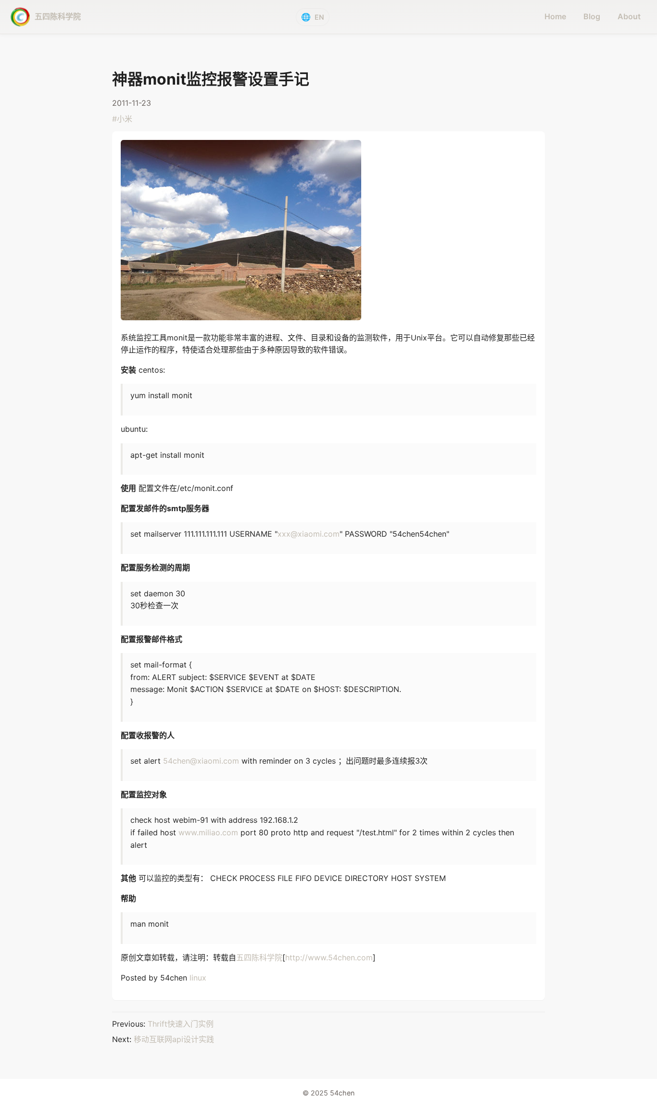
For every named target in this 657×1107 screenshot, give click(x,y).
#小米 (122, 119)
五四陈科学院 (259, 957)
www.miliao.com (208, 832)
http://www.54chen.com (329, 957)
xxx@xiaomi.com (309, 534)
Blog (591, 16)
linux (198, 977)
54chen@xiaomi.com (201, 761)
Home (555, 16)
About (629, 16)
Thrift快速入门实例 (181, 1024)
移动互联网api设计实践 (174, 1039)
